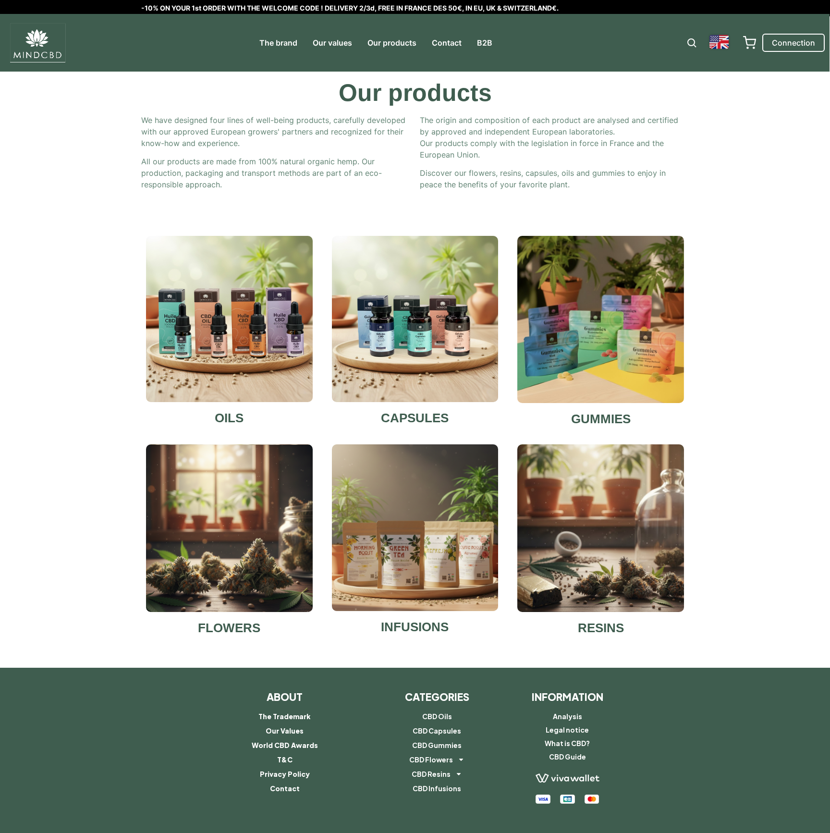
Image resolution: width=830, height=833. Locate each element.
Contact (447, 43)
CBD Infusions (437, 788)
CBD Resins (431, 774)
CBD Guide (567, 756)
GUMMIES (601, 419)
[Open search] (691, 42)
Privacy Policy (285, 774)
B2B (484, 43)
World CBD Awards (285, 745)
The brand (278, 43)
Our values (332, 43)
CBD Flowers (431, 759)
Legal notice (567, 729)
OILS (229, 418)
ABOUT (285, 696)
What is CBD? (567, 743)
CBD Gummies (437, 745)
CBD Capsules (437, 730)
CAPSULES (415, 418)
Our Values (285, 730)
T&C (285, 759)
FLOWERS (229, 628)
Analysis (567, 716)
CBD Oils (437, 716)
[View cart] (749, 42)
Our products (391, 43)
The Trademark (284, 716)
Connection (793, 43)
